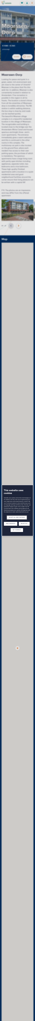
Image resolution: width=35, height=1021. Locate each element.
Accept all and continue (17, 517)
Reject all (24, 523)
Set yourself (17, 529)
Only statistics (10, 523)
